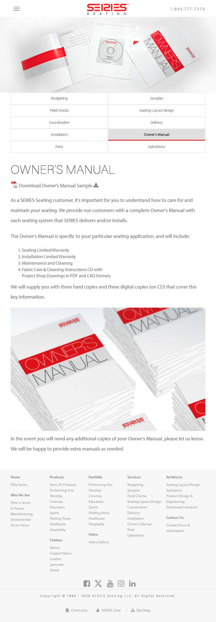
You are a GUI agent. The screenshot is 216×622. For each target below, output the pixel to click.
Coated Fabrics (61, 553)
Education (96, 501)
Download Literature (181, 507)
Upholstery (156, 146)
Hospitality (96, 524)
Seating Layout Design (156, 110)
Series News (20, 525)
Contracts (78, 610)
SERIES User (111, 610)
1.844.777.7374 (187, 9)
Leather (55, 558)
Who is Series (21, 502)
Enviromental (21, 519)
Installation (59, 134)
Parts (59, 146)
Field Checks (59, 110)
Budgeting (135, 484)
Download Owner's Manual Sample (56, 185)
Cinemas (95, 495)
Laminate (57, 564)
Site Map (143, 610)
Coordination (59, 122)
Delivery (156, 122)
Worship (95, 490)
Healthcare (97, 518)
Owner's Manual (156, 134)
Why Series (19, 484)
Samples (156, 98)
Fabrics (55, 547)
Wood (54, 570)
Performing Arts (100, 484)
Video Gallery (99, 542)
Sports (93, 507)
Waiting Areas (99, 512)
